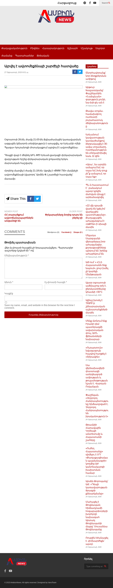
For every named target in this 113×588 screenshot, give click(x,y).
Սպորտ (100, 48)
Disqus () (78, 232)
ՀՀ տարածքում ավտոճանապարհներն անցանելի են (18, 217)
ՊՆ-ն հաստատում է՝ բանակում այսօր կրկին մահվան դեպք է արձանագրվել (97, 191)
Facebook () (67, 232)
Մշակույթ (87, 48)
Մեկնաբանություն (16, 255)
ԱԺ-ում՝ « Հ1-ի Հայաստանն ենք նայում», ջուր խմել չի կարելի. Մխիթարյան (97, 268)
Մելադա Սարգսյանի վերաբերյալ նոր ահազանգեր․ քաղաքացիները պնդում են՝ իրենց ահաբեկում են (96, 244)
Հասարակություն (53, 48)
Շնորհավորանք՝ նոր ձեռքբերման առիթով (96, 75)
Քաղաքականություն (14, 48)
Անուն (8, 282)
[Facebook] (90, 3)
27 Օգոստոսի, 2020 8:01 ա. (16, 72)
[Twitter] (80, 72)
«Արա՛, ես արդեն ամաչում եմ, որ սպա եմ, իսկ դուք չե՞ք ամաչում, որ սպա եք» (96, 170)
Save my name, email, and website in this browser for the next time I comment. (39, 306)
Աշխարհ (72, 48)
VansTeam (52, 583)
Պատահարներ (24, 55)
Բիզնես (34, 48)
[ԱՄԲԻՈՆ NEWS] (56, 18)
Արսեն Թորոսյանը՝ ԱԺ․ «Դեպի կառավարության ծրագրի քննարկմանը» (97, 487)
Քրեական (43, 55)
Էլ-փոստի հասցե (56, 282)
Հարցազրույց (67, 2)
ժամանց (6, 55)
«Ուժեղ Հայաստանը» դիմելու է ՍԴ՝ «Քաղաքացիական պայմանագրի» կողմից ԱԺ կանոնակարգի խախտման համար (97, 460)
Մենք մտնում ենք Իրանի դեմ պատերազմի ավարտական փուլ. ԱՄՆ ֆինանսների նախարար (96, 330)
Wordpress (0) (53, 232)
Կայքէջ (8, 293)
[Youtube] (94, 3)
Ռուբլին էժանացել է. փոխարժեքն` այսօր (97, 541)
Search (105, 3)
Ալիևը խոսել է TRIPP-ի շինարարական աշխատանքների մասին (96, 306)
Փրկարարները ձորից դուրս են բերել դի (64, 216)
